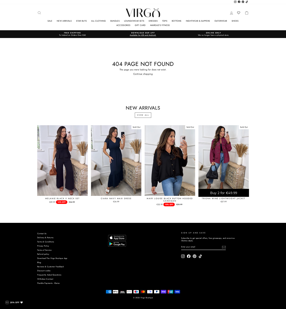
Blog (39, 262)
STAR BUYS (81, 20)
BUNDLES (115, 20)
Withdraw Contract (45, 279)
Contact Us (41, 233)
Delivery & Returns (45, 237)
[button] (14, 302)
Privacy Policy (43, 245)
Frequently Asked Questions (49, 274)
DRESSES (153, 20)
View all (143, 115)
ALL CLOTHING (98, 20)
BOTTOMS (176, 20)
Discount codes (43, 270)
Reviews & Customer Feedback (50, 266)
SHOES (235, 20)
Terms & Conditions (45, 241)
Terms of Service (44, 250)
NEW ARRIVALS (64, 20)
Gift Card (140, 25)
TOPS (164, 20)
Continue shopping (143, 74)
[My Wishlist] (238, 13)
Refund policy (43, 254)
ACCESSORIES (123, 25)
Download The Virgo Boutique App (52, 258)
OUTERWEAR (220, 20)
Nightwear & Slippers (198, 20)
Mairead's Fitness (160, 25)
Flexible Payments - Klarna (48, 283)
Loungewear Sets (134, 20)
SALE (50, 20)
